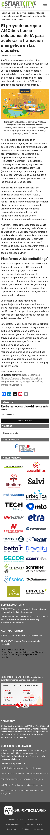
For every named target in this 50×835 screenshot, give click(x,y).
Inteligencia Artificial (32, 381)
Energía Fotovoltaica (32, 378)
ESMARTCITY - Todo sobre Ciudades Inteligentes (22, 785)
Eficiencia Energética (11, 378)
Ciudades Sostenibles (29, 375)
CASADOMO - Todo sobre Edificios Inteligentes (21, 768)
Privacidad (11, 829)
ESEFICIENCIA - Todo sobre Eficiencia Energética (22, 779)
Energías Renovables (11, 381)
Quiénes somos (16, 819)
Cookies (25, 829)
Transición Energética (11, 385)
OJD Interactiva (35, 635)
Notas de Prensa (12, 824)
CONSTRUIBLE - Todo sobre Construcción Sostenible (24, 774)
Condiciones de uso (33, 824)
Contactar (38, 829)
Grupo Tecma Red (32, 750)
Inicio (3, 13)
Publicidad (32, 819)
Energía (11, 13)
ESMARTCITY (19, 5)
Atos (3, 139)
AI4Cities (30, 146)
